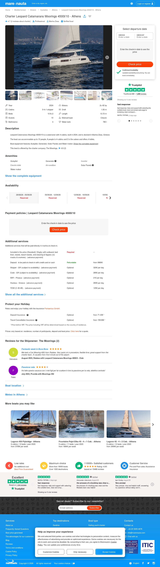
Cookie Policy (11, 551)
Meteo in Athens (15, 394)
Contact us (128, 525)
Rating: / (95, 467)
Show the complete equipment (86, 143)
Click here (75, 331)
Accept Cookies (109, 552)
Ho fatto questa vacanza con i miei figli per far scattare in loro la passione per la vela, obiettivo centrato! (63, 370)
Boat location (13, 385)
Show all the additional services (24, 294)
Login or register (143, 3)
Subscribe (94, 507)
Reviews (9, 544)
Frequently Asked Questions (17, 529)
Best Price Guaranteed (23, 469)
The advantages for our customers (20, 536)
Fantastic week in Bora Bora (35, 349)
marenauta (15, 3)
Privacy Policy (11, 555)
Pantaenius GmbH (52, 308)
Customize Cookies (51, 552)
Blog (7, 540)
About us (9, 525)
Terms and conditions (14, 547)
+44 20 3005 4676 (135, 529)
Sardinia (56, 525)
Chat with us (133, 536)
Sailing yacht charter (96, 525)
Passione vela (28, 367)
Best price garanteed (14, 532)
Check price (58, 229)
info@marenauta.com (136, 532)
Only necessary (80, 552)
